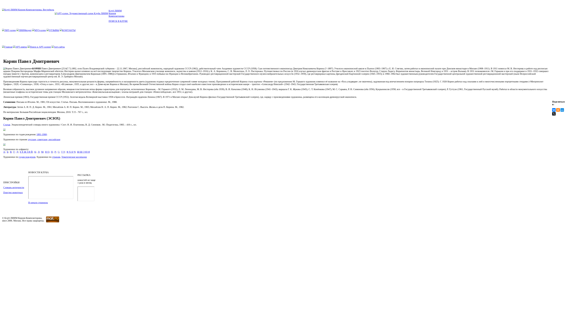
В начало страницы (38, 202)
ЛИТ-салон (10, 30)
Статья (6, 124)
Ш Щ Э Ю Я (83, 152)
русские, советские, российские (44, 139)
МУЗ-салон (40, 30)
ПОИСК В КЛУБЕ (118, 21)
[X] (554, 114)
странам (56, 157)
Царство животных (13, 192)
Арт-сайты (59, 47)
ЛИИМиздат (25, 30)
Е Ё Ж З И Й (26, 152)
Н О (47, 152)
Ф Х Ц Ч (71, 152)
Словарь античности (13, 187)
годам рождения (27, 157)
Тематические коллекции (74, 157)
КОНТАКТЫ (69, 30)
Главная (8, 47)
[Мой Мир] (562, 110)
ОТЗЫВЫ (54, 30)
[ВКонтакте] (554, 110)
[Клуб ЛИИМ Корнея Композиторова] (28, 9)
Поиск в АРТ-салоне (40, 47)
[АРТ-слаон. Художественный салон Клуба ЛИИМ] (81, 13)
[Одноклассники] (558, 110)
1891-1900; (41, 134)
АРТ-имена (21, 47)
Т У (63, 152)
